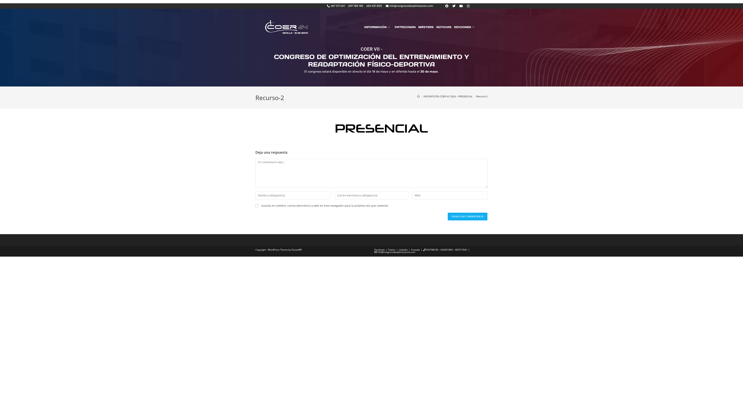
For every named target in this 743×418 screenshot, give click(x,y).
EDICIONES (462, 27)
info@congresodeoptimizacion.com (396, 252)
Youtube (415, 249)
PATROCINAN (405, 27)
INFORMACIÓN (375, 27)
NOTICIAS (443, 27)
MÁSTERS (426, 27)
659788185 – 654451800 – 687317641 (446, 249)
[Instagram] (468, 6)
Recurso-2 (482, 96)
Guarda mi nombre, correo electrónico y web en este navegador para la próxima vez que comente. (325, 205)
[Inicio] (418, 96)
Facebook (379, 249)
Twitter (391, 249)
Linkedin (403, 249)
